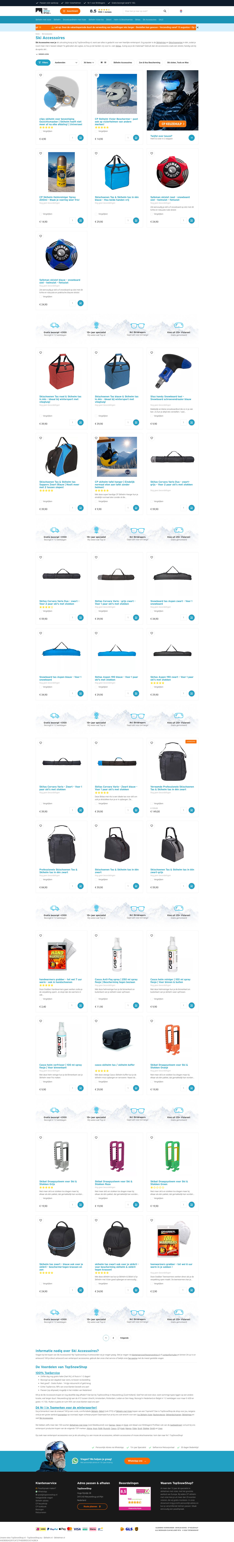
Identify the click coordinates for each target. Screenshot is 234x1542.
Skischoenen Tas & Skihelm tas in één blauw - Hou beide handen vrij (117, 198)
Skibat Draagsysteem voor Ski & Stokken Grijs (58, 1182)
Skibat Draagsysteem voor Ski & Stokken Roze (113, 1182)
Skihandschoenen (173, 1414)
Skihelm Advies (181, 1528)
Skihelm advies (42, 1500)
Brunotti (106, 1428)
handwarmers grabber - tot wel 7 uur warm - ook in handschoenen (60, 980)
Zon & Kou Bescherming (149, 62)
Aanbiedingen (176, 1425)
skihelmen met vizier (169, 1491)
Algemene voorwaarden (165, 1528)
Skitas (137, 19)
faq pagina (132, 1358)
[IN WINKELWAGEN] (81, 138)
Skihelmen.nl (59, 1537)
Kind (126, 1425)
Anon (95, 1428)
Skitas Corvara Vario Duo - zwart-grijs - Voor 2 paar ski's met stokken (171, 483)
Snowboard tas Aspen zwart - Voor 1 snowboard (171, 602)
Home (38, 34)
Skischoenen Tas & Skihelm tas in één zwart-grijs (172, 871)
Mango (128, 1428)
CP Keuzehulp (193, 1528)
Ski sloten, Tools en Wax (178, 62)
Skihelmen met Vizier (79, 1425)
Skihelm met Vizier (124, 1411)
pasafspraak (178, 1509)
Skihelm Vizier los (96, 19)
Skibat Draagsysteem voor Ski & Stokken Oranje (169, 1066)
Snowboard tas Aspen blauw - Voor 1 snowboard (60, 678)
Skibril (108, 19)
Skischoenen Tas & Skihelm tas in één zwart (117, 871)
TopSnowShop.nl (18, 1537)
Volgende (124, 1338)
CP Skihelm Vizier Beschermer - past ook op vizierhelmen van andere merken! (116, 122)
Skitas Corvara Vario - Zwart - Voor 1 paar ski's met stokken (60, 788)
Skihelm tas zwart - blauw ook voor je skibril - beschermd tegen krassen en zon (61, 1267)
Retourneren (41, 1512)
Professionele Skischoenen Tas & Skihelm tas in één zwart (58, 871)
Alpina (89, 1428)
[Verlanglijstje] (191, 11)
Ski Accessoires (149, 19)
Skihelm (57, 19)
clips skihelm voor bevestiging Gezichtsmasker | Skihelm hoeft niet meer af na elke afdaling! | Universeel (60, 122)
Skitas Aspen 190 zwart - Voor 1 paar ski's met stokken (171, 678)
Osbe (134, 1428)
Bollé (100, 1428)
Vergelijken (47, 214)
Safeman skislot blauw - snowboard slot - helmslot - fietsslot (59, 281)
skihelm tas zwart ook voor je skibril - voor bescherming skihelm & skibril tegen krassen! (117, 1267)
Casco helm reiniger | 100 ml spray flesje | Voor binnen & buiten (170, 980)
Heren (118, 1425)
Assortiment (72, 11)
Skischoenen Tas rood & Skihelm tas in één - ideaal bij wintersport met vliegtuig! (60, 399)
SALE (161, 19)
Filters (45, 62)
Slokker (146, 1428)
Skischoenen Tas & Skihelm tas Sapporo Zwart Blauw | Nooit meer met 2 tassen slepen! (59, 484)
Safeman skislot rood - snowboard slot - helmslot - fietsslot (170, 198)
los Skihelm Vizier (144, 1414)
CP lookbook (41, 1506)
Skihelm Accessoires (122, 62)
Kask (122, 1428)
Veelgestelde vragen (44, 1497)
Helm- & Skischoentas (123, 19)
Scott (140, 1428)
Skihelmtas (187, 1414)
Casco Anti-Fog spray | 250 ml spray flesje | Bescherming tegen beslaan (116, 980)
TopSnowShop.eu (34, 1537)
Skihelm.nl (48, 1537)
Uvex (160, 1428)
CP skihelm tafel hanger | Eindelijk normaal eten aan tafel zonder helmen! (115, 484)
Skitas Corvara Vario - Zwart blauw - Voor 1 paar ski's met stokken (116, 788)
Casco (113, 1428)
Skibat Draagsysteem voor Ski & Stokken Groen (169, 1182)
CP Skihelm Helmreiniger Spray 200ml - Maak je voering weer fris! (59, 198)
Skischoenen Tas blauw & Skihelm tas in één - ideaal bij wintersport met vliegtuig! (116, 399)
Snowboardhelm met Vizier (74, 19)
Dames (112, 1425)
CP (118, 1428)
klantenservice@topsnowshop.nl (146, 1355)
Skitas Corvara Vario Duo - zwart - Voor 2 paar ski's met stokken (59, 602)
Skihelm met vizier (43, 19)
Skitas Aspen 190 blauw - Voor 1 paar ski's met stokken (116, 678)
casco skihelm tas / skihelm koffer (115, 1064)
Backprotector (159, 1414)
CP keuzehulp (41, 1503)
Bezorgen (40, 1509)
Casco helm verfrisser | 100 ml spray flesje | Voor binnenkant (60, 1066)
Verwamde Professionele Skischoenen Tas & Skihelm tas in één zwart (172, 788)
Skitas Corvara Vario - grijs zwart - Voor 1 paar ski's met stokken (115, 602)
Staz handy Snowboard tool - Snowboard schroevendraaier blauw (170, 398)
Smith (152, 1428)
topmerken (62, 1414)
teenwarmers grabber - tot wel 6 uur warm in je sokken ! (171, 1265)
